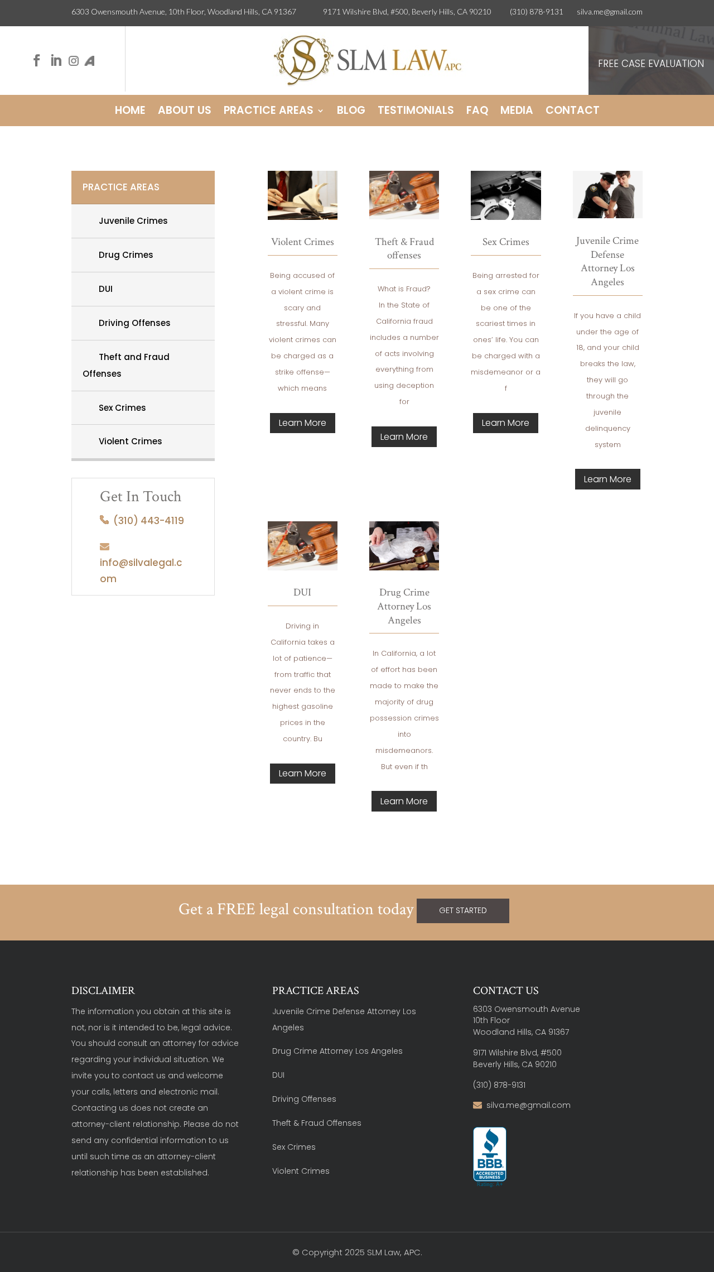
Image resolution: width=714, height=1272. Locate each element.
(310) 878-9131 (536, 11)
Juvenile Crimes (129, 221)
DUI (101, 289)
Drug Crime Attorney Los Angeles (337, 1051)
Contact (573, 112)
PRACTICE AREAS (121, 187)
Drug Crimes (121, 255)
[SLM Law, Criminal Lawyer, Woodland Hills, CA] (489, 1157)
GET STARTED (463, 910)
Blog (351, 112)
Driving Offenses (130, 323)
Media (516, 112)
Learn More (302, 422)
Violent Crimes (126, 441)
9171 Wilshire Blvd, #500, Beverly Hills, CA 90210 (416, 11)
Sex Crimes (118, 408)
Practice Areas (268, 112)
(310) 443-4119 (146, 520)
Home (130, 112)
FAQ (477, 112)
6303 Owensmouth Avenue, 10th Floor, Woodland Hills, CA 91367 (197, 11)
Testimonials (416, 112)
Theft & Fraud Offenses (316, 1123)
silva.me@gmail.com (610, 11)
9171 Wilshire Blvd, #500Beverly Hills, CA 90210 (517, 1058)
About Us (184, 112)
